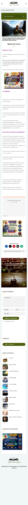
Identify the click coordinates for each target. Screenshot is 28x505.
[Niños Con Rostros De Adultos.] (5, 419)
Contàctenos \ (5, 466)
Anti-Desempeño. (12, 377)
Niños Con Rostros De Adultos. (15, 417)
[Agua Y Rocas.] (5, 406)
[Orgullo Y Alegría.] (5, 399)
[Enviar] (23, 16)
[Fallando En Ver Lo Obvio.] (5, 412)
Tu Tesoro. (11, 358)
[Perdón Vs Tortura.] (5, 393)
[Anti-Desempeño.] (5, 379)
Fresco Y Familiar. (13, 384)
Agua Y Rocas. (12, 403)
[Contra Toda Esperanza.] (5, 373)
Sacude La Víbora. (12, 364)
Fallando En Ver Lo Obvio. (14, 410)
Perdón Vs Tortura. (13, 390)
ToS (18, 466)
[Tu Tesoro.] (5, 360)
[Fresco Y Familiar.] (5, 386)
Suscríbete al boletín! (9, 321)
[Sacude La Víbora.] (5, 366)
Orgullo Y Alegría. (12, 397)
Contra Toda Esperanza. (14, 371)
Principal (3, 10)
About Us (14, 468)
